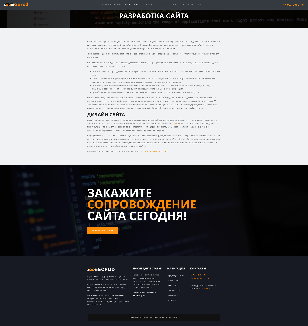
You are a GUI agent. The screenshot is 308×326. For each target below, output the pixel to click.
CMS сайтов (188, 5)
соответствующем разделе (156, 151)
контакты (203, 5)
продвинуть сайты (111, 5)
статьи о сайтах (168, 5)
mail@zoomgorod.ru (103, 230)
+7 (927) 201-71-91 (198, 274)
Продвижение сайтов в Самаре (146, 275)
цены (174, 123)
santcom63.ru (204, 288)
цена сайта (150, 5)
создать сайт (132, 5)
